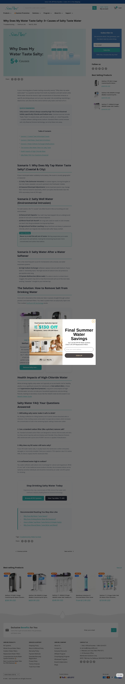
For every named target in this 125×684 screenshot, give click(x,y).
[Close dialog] (93, 321)
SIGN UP (79, 355)
